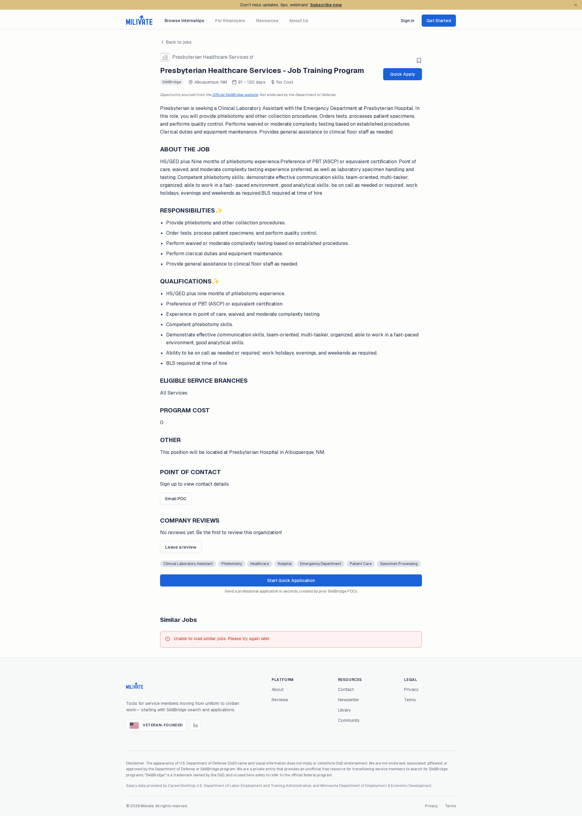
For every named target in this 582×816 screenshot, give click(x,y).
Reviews (280, 699)
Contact (346, 689)
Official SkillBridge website (235, 94)
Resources (267, 20)
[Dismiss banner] (575, 5)
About (277, 689)
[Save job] (419, 60)
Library (344, 710)
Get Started (438, 20)
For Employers (230, 20)
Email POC (175, 498)
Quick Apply (402, 74)
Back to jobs (179, 42)
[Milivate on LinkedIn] (195, 725)
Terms (410, 699)
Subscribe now (326, 5)
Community (349, 720)
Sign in (407, 20)
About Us (298, 20)
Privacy (411, 689)
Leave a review (180, 547)
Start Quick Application (291, 580)
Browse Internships (184, 20)
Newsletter (348, 699)
